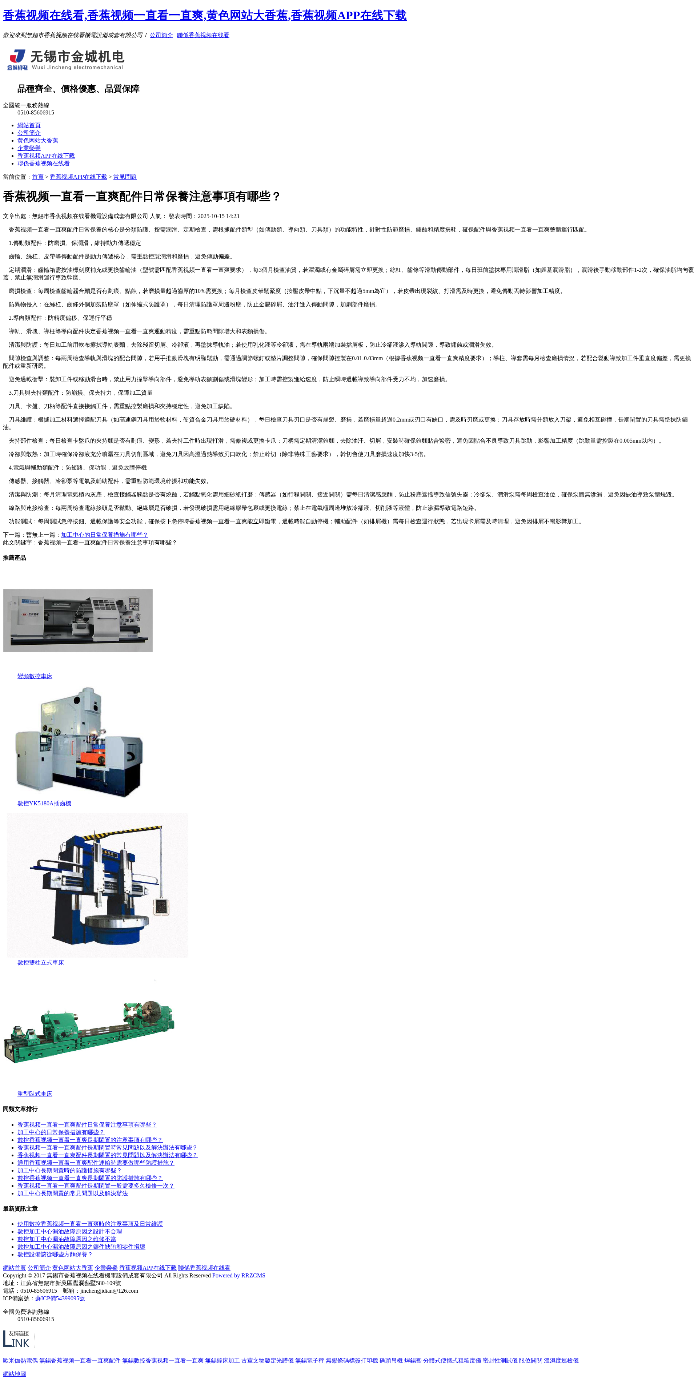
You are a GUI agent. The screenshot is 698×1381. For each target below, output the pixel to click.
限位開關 (530, 1360)
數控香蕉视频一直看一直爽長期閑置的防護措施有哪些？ (90, 1178)
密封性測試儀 (500, 1360)
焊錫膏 (413, 1360)
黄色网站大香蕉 (37, 140)
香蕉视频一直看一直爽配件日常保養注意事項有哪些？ (87, 1125)
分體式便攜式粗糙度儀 (452, 1360)
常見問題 (125, 177)
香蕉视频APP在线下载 (46, 156)
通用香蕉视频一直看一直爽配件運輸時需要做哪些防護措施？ (95, 1163)
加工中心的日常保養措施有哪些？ (104, 535)
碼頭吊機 (391, 1360)
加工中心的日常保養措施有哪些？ (61, 1132)
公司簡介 (161, 35)
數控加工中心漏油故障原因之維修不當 (66, 1239)
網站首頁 (29, 125)
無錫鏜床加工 (222, 1360)
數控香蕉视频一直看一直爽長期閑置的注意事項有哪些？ (90, 1140)
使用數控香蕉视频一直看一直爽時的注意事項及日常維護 (90, 1224)
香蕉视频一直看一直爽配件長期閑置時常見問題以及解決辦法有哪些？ (107, 1147)
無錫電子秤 (309, 1360)
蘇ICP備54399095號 (60, 1298)
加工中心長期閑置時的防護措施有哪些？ (69, 1170)
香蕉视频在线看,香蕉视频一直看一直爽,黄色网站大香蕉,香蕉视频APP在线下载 (205, 15)
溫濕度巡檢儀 (561, 1360)
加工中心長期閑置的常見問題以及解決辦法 (72, 1193)
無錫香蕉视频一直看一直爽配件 (80, 1360)
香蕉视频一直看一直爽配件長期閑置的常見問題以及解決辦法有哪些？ (107, 1155)
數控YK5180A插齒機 (44, 803)
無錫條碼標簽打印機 (352, 1360)
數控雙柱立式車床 (40, 962)
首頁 (38, 177)
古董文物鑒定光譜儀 (267, 1360)
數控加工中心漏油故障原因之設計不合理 (69, 1231)
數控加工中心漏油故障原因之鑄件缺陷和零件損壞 (81, 1247)
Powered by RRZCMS (238, 1275)
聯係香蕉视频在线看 (203, 35)
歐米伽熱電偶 (20, 1360)
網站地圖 (14, 1374)
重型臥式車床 (34, 1094)
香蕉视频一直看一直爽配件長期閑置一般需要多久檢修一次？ (95, 1186)
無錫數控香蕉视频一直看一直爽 (163, 1360)
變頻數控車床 (34, 676)
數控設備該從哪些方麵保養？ (55, 1254)
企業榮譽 (29, 148)
